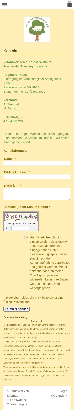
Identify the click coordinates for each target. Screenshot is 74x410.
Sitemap (12, 395)
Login (63, 391)
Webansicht (59, 395)
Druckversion (20, 391)
